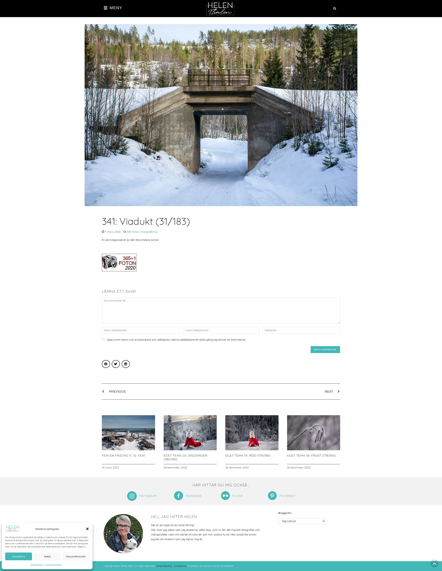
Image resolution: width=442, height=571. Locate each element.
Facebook (193, 496)
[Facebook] (178, 495)
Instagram (148, 496)
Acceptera (18, 556)
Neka (47, 556)
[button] (87, 529)
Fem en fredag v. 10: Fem (123, 455)
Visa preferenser (76, 556)
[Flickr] (225, 495)
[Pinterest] (272, 495)
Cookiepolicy (37, 564)
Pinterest (288, 496)
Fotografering (148, 231)
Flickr (238, 496)
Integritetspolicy (53, 564)
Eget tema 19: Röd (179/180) (248, 455)
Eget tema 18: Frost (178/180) (311, 455)
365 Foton (133, 231)
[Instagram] (132, 496)
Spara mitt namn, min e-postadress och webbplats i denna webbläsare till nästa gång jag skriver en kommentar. (176, 339)
